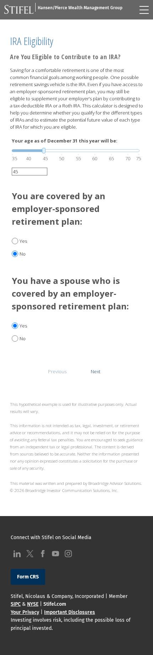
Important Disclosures (69, 612)
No (23, 254)
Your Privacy (25, 612)
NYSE (32, 604)
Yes (23, 241)
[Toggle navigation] (144, 10)
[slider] (75, 150)
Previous (57, 371)
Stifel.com (54, 604)
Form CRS (28, 577)
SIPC (16, 604)
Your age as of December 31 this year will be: (64, 141)
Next (95, 371)
